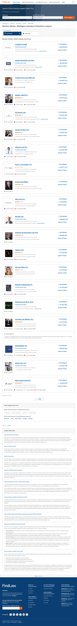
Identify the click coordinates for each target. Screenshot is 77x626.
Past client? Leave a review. (20, 46)
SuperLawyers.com (65, 593)
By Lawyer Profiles (31, 604)
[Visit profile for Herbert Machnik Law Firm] (8, 63)
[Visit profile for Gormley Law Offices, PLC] (8, 322)
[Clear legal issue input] (31, 17)
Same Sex (25, 412)
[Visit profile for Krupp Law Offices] (8, 185)
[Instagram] (20, 614)
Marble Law (19, 216)
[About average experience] (34, 70)
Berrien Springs (18, 418)
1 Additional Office (38, 67)
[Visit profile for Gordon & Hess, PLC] (8, 133)
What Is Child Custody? (10, 446)
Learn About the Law (48, 595)
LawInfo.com (64, 603)
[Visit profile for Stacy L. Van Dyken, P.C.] (8, 168)
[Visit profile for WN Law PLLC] (8, 202)
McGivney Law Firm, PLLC (24, 302)
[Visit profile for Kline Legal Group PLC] (8, 383)
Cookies (19, 622)
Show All (4, 425)
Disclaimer (14, 622)
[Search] (73, 2)
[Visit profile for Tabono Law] (8, 253)
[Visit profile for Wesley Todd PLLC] (8, 98)
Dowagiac (25, 418)
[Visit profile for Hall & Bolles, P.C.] (8, 349)
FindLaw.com (64, 588)
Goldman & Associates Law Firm (26, 233)
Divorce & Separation (16, 412)
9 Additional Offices (41, 223)
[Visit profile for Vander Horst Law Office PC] (8, 81)
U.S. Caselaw (46, 600)
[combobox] (17, 17)
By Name (30, 607)
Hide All (9, 425)
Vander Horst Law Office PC (25, 78)
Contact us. (14, 595)
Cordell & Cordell (21, 44)
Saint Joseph (6, 418)
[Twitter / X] (17, 614)
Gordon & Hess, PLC (22, 130)
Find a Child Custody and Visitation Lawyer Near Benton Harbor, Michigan (23, 514)
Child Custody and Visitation (11, 434)
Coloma (12, 418)
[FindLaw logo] (6, 2)
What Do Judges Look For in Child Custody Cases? (16, 481)
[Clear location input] (61, 17)
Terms (3, 622)
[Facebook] (11, 614)
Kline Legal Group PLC (23, 380)
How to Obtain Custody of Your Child (13, 551)
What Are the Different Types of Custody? (14, 524)
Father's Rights (33, 412)
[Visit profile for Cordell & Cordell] (8, 47)
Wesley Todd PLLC (21, 95)
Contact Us (30, 593)
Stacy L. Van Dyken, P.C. (23, 164)
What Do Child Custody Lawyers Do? (13, 470)
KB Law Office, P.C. (21, 267)
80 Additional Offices (42, 51)
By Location (30, 600)
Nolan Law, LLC (20, 363)
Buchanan (30, 418)
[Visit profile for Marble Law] (8, 220)
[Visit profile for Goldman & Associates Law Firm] (8, 236)
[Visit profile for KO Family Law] (8, 115)
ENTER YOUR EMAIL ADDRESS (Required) (10, 605)
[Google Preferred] (27, 614)
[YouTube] (14, 614)
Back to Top (39, 576)
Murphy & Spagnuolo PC (23, 285)
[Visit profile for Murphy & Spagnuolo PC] (8, 288)
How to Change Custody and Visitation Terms (15, 497)
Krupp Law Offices (21, 182)
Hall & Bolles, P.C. (21, 346)
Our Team (30, 588)
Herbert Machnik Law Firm (24, 60)
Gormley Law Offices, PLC (24, 319)
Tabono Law (19, 250)
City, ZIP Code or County (38, 15)
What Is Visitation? (9, 456)
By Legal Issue (31, 602)
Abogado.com (64, 598)
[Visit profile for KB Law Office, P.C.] (8, 270)
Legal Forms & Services (48, 588)
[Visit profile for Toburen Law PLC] (8, 150)
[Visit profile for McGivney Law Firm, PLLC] (8, 305)
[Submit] (21, 608)
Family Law (7, 412)
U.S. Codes (46, 602)
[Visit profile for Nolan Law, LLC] (8, 366)
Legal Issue (5, 15)
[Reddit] (23, 614)
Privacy (8, 622)
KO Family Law (20, 112)
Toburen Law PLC (21, 147)
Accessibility (30, 590)
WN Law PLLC (20, 199)
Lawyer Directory (5, 23)
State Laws (46, 598)
